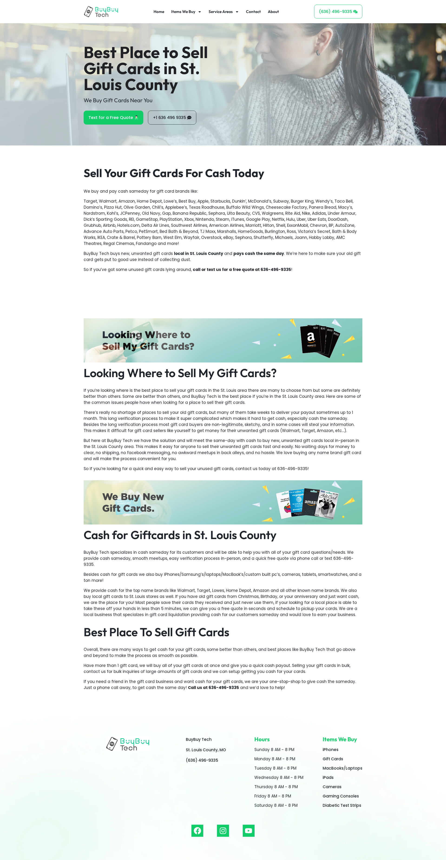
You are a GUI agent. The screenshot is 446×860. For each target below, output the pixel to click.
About (273, 11)
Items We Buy (183, 11)
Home (159, 11)
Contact (253, 11)
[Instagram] (223, 831)
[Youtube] (249, 831)
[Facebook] (197, 831)
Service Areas (221, 11)
